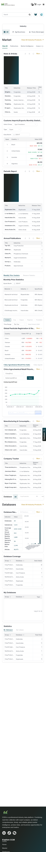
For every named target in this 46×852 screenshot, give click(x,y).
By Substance (8, 630)
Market (4, 848)
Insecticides (19, 569)
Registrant (30, 320)
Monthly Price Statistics (11, 275)
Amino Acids (20, 577)
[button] (29, 496)
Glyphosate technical (11, 305)
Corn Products (20, 573)
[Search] (33, 53)
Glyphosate (19, 581)
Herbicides (19, 565)
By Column (20, 630)
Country (7, 320)
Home (4, 844)
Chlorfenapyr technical (12, 310)
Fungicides (19, 585)
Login (39, 4)
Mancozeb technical (11, 300)
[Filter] (29, 53)
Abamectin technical (11, 294)
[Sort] (25, 53)
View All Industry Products (31, 40)
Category (21, 320)
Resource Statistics (29, 275)
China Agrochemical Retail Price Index (17, 365)
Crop (14, 320)
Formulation (39, 320)
